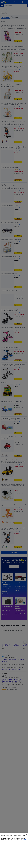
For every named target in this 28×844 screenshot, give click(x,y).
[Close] (26, 834)
